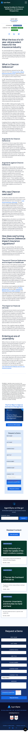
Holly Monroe (14, 20)
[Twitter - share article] (19, 34)
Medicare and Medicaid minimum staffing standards (12, 290)
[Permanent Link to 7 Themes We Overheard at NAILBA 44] (14, 575)
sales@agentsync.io (14, 713)
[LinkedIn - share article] (14, 34)
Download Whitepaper (14, 425)
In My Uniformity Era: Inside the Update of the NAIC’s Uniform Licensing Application (13, 550)
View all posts (14, 534)
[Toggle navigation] (26, 2)
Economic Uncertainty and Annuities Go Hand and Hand (12, 603)
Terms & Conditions (8, 725)
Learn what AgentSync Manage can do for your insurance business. (13, 367)
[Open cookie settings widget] (25, 729)
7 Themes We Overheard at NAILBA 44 (13, 578)
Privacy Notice (20, 725)
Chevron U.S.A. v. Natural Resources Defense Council (13, 72)
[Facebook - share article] (9, 34)
